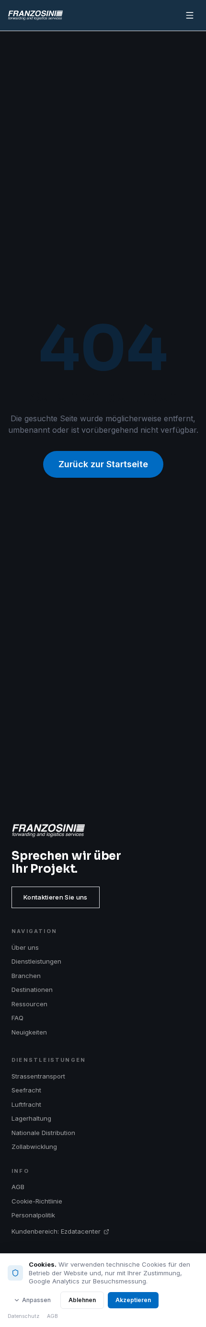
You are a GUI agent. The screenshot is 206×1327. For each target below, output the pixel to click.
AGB (17, 1187)
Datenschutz (23, 1316)
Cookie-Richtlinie (36, 1201)
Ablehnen (82, 1300)
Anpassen (36, 1300)
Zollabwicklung (34, 1146)
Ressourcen (29, 1004)
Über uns (25, 947)
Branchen (26, 975)
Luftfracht (26, 1104)
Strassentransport (38, 1076)
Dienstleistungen (36, 961)
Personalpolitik (33, 1215)
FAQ (17, 1018)
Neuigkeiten (29, 1032)
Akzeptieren (133, 1300)
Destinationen (32, 989)
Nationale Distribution (43, 1132)
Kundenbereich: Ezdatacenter (56, 1231)
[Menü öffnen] (189, 15)
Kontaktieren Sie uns (55, 897)
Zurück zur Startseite (103, 464)
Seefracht (26, 1090)
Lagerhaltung (31, 1118)
